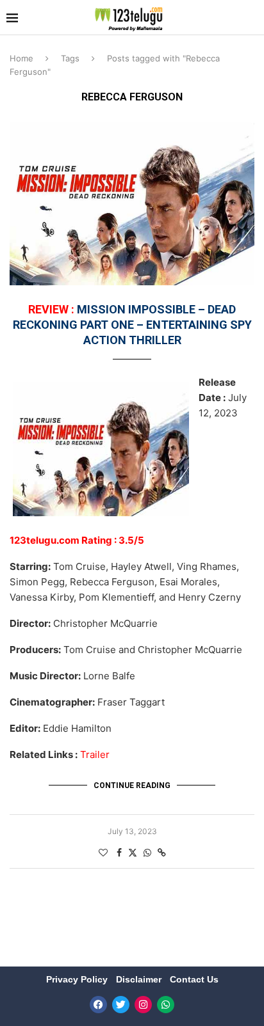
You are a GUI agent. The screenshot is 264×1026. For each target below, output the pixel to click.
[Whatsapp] (165, 1004)
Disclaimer (140, 979)
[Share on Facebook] (119, 852)
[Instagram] (143, 1004)
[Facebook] (98, 1004)
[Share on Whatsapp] (147, 852)
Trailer (95, 754)
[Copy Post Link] (162, 852)
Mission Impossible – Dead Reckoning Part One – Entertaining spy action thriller (132, 325)
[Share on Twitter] (132, 852)
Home (21, 58)
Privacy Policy (78, 979)
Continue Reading (132, 785)
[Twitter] (120, 1004)
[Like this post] (103, 852)
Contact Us (194, 979)
